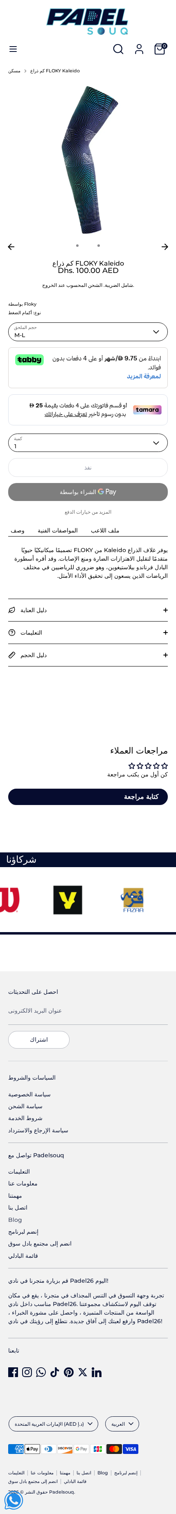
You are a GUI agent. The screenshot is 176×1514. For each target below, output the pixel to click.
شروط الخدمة (25, 1118)
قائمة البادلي (23, 1255)
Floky (30, 304)
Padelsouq (61, 1492)
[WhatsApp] (41, 1372)
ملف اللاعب (105, 530)
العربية (118, 1424)
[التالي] (165, 247)
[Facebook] (13, 1372)
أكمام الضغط (20, 312)
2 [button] (88, 246)
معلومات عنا (23, 1183)
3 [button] (98, 245)
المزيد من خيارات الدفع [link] (88, 512)
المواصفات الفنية (58, 530)
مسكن (14, 71)
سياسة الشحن (25, 1106)
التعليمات (19, 1171)
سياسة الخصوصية (29, 1094)
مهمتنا (15, 1195)
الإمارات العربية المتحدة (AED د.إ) (49, 1424)
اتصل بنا (17, 1207)
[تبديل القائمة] (13, 49)
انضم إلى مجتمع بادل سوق (40, 1243)
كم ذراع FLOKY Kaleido (55, 71)
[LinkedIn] (97, 1372)
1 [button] (77, 245)
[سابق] (11, 247)
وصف (18, 530)
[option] (88, 159)
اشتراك (39, 1039)
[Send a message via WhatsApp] (13, 1500)
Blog (15, 1219)
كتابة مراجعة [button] (141, 797)
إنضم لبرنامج (23, 1231)
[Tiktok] (55, 1372)
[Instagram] (27, 1372)
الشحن (95, 285)
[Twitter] (83, 1372)
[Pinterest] (69, 1372)
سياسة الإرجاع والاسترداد (38, 1130)
